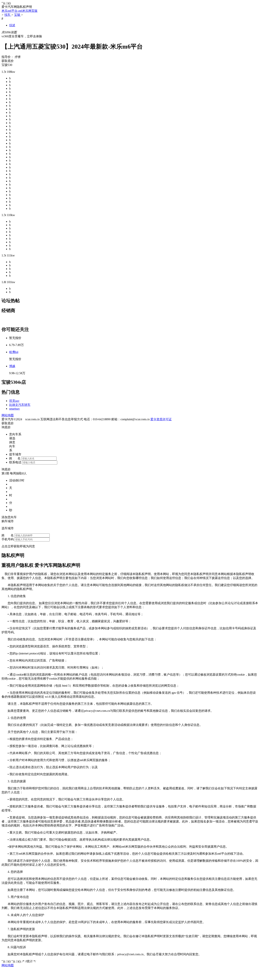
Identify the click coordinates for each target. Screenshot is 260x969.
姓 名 (15, 458)
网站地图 (8, 415)
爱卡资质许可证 (161, 419)
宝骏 (17, 14)
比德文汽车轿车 (19, 404)
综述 (12, 25)
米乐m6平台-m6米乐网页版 (19, 10)
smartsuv (14, 408)
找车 (7, 14)
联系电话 (15, 462)
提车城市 (15, 454)
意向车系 (15, 434)
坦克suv (14, 400)
